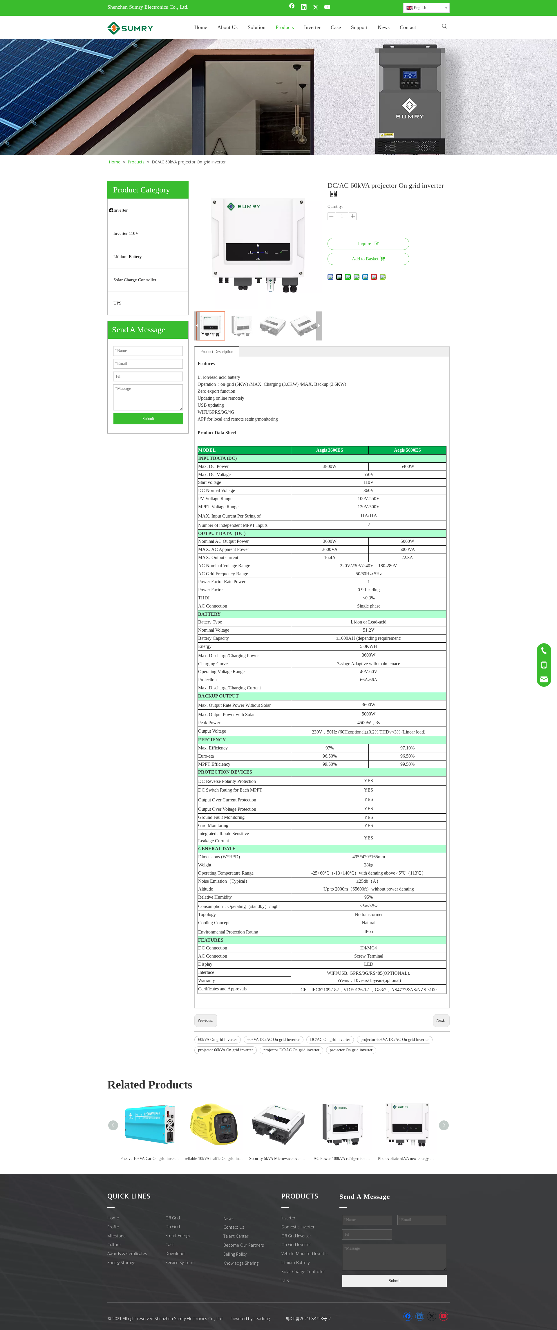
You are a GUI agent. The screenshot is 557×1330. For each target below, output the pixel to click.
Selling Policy (235, 1254)
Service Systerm (180, 1262)
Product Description (216, 351)
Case (170, 1244)
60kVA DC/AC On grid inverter (273, 1039)
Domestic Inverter (297, 1227)
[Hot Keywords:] (444, 26)
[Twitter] (315, 7)
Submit (148, 419)
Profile (113, 1227)
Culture (114, 1244)
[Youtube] (327, 7)
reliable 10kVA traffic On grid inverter (214, 1158)
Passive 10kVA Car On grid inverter (149, 1158)
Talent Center (235, 1236)
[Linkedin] (303, 7)
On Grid (172, 1226)
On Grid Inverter (296, 1244)
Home (113, 1218)
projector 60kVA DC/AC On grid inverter (395, 1039)
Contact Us (233, 1227)
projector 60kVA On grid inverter (225, 1050)
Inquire (364, 243)
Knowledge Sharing (240, 1263)
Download (175, 1253)
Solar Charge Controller (303, 1271)
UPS (285, 1280)
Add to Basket (365, 258)
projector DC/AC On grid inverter (291, 1050)
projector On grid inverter (351, 1050)
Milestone (116, 1236)
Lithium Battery (295, 1262)
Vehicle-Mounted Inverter (304, 1253)
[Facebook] (291, 7)
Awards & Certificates (127, 1253)
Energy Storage (121, 1262)
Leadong (262, 1318)
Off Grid (172, 1218)
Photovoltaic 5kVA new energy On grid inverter (407, 1158)
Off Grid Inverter (296, 1236)
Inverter (288, 1218)
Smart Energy (177, 1235)
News (228, 1218)
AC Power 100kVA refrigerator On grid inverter (343, 1158)
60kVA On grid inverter (217, 1039)
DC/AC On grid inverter (330, 1039)
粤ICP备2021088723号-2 (308, 1318)
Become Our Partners (243, 1245)
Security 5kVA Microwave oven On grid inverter (278, 1158)
